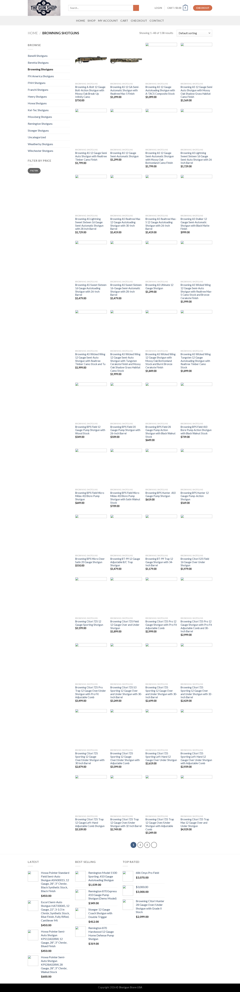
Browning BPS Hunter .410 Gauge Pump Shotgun (160, 494)
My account (108, 20)
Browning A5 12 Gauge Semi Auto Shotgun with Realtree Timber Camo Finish (91, 156)
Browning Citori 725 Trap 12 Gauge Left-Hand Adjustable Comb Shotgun (90, 822)
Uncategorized (37, 137)
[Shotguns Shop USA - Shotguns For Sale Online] (45, 8)
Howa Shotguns (37, 103)
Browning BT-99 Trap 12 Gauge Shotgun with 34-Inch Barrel (159, 562)
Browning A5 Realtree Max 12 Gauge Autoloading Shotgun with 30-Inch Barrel (125, 223)
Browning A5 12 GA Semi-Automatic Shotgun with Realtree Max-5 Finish (124, 90)
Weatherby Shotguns (40, 144)
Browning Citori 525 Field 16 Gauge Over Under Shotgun (195, 562)
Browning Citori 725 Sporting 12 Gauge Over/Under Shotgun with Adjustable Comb (125, 758)
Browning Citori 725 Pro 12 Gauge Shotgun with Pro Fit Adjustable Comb (161, 624)
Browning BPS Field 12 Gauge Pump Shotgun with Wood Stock (90, 430)
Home (80, 20)
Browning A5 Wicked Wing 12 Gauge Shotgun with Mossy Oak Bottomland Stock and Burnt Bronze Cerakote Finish (160, 361)
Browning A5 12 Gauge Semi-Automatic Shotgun (124, 154)
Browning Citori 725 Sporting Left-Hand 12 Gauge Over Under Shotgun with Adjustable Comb (196, 758)
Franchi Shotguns (38, 89)
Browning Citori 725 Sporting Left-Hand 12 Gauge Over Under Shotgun (161, 756)
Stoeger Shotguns (38, 130)
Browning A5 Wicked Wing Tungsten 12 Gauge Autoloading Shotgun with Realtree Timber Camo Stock (196, 361)
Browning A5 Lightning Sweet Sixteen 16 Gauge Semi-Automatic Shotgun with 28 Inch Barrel (89, 223)
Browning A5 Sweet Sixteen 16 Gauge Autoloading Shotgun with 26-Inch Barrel (90, 289)
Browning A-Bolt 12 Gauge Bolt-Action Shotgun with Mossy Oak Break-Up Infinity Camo (90, 91)
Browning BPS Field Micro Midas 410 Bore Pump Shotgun (89, 496)
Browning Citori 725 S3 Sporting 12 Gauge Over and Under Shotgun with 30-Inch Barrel (126, 692)
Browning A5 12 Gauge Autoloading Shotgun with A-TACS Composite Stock (160, 90)
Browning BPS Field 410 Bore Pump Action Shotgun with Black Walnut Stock (196, 430)
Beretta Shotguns (38, 62)
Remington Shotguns (40, 123)
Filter (34, 170)
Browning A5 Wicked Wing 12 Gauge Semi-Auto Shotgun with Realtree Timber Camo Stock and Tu (90, 359)
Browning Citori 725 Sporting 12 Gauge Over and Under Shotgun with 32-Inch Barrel (196, 692)
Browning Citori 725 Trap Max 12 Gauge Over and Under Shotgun (195, 822)
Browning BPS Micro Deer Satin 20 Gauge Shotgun (90, 560)
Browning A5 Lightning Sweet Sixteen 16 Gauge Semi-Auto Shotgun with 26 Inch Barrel (196, 157)
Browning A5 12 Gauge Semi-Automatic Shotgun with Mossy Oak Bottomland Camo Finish (159, 157)
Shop (91, 20)
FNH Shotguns (37, 82)
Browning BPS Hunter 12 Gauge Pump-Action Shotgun (195, 496)
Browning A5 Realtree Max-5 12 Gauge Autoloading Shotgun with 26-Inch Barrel (160, 223)
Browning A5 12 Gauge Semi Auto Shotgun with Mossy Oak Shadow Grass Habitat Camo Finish (196, 91)
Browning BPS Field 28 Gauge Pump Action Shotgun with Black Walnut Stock (160, 431)
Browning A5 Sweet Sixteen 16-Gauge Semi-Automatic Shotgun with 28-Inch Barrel (126, 289)
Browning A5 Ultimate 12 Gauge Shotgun (159, 286)
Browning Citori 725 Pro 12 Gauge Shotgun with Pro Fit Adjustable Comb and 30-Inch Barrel (196, 626)
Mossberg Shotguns (40, 116)
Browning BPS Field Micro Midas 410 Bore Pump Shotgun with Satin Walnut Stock (125, 497)
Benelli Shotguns (38, 55)
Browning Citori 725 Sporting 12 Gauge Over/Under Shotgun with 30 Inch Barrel (90, 758)
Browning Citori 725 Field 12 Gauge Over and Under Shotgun (125, 624)
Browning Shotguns (40, 69)
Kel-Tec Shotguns (38, 110)
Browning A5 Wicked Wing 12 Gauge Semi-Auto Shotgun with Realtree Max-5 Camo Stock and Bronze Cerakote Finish (196, 291)
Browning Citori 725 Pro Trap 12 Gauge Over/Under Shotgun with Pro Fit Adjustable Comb (90, 692)
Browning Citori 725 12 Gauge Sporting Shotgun (89, 623)
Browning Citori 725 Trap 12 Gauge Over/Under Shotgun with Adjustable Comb (159, 824)
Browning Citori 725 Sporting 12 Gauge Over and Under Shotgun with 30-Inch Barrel (161, 692)
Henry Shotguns (37, 96)
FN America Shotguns (41, 76)
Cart (124, 20)
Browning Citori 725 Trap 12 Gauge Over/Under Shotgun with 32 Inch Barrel (126, 822)
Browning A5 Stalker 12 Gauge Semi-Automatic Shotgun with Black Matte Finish (195, 223)
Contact (157, 20)
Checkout (139, 20)
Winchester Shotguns (40, 150)
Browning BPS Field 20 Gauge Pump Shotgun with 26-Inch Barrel (125, 430)
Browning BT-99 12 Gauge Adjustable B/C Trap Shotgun (125, 562)
